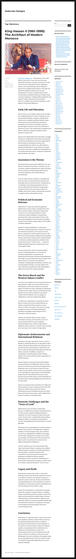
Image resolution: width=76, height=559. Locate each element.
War (57, 266)
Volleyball (58, 265)
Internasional (59, 192)
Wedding (58, 269)
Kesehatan (58, 198)
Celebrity (58, 156)
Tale (57, 252)
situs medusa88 (58, 316)
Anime (57, 139)
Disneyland (58, 168)
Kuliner (57, 201)
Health (57, 187)
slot (55, 291)
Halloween (58, 185)
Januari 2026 (59, 88)
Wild (57, 271)
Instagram (58, 190)
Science (57, 241)
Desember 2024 (59, 106)
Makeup (58, 206)
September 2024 (59, 111)
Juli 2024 (58, 114)
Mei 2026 (58, 85)
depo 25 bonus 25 (59, 313)
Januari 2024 (59, 123)
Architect (7, 82)
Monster (58, 215)
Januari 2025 (59, 105)
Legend (57, 202)
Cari (55, 23)
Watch (57, 268)
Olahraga (58, 226)
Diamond (58, 167)
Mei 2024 (58, 117)
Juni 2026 (58, 83)
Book (57, 148)
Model (57, 213)
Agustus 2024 (59, 113)
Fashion (58, 174)
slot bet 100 (57, 285)
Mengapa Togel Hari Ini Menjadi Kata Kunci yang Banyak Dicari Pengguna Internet (63, 50)
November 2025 (59, 91)
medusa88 (57, 319)
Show (57, 246)
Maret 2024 (58, 120)
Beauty (57, 145)
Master (11, 85)
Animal (57, 137)
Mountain (58, 216)
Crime (57, 165)
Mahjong (57, 303)
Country (58, 164)
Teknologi (58, 254)
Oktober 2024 (59, 109)
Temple (57, 255)
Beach (57, 143)
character (58, 157)
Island (57, 193)
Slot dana (57, 300)
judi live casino (58, 297)
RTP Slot (57, 288)
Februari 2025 (59, 103)
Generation (58, 182)
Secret (57, 244)
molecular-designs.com (25, 78)
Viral (57, 263)
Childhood (58, 159)
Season (57, 243)
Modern (7, 87)
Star (57, 251)
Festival (57, 176)
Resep (57, 240)
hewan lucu (58, 188)
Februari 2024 (59, 122)
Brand (57, 150)
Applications (59, 140)
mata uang (58, 209)
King (6, 80)
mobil (57, 212)
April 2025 (58, 100)
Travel (57, 258)
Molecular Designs (15, 11)
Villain (57, 261)
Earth (57, 171)
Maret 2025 (58, 102)
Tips (57, 257)
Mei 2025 (58, 99)
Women (57, 272)
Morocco (11, 87)
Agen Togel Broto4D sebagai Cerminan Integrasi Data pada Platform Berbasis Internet (63, 43)
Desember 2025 (59, 89)
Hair (57, 184)
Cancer (57, 151)
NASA (57, 221)
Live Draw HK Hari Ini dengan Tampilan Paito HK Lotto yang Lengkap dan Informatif (63, 55)
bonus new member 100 (60, 306)
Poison (57, 232)
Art (56, 142)
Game (57, 181)
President (58, 237)
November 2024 (59, 108)
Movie (57, 218)
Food (57, 179)
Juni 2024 (58, 116)
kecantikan (58, 196)
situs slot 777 (58, 309)
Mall (57, 207)
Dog (57, 170)
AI (56, 134)
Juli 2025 (58, 95)
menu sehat (58, 210)
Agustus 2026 (59, 81)
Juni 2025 (58, 97)
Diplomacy (7, 83)
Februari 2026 (59, 86)
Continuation (59, 162)
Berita (57, 146)
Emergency (58, 173)
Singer (57, 247)
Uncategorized (59, 260)
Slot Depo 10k (58, 294)
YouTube (58, 274)
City (57, 160)
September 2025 (59, 94)
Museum (58, 220)
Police (57, 234)
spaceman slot (59, 249)
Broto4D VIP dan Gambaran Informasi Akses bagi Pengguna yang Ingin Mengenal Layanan (63, 38)
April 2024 (58, 119)
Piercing (58, 227)
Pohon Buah (59, 230)
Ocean (57, 224)
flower (57, 178)
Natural (57, 223)
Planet (57, 229)
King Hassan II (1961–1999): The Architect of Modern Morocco (25, 34)
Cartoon (58, 154)
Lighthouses (59, 204)
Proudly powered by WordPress (22, 552)
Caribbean (58, 153)
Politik (57, 235)
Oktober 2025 (59, 92)
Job (56, 195)
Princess (58, 238)
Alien (57, 136)
